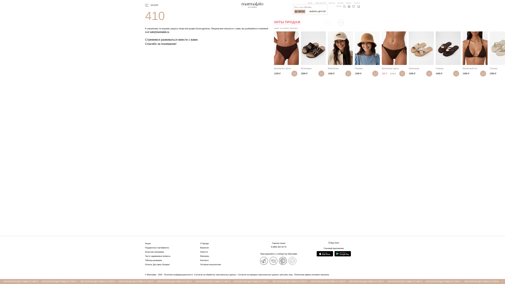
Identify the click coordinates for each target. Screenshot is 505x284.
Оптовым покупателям (210, 264)
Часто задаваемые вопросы (157, 256)
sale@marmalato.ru (159, 32)
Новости (204, 252)
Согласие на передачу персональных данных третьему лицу (265, 274)
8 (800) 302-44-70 (320, 3)
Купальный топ (470, 68)
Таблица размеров (153, 260)
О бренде (204, 243)
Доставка (341, 3)
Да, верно (300, 11)
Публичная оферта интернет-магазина (311, 274)
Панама (359, 68)
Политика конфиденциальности (178, 274)
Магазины (332, 3)
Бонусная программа (154, 252)
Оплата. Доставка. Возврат (157, 264)
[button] (341, 23)
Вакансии (204, 248)
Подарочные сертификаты (157, 248)
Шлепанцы (306, 68)
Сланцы (440, 68)
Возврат (348, 3)
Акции (148, 243)
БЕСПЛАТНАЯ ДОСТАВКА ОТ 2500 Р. (29, 281)
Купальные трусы (282, 68)
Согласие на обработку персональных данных (215, 274)
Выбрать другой (317, 11)
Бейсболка (333, 68)
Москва (310, 3)
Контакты (357, 3)
